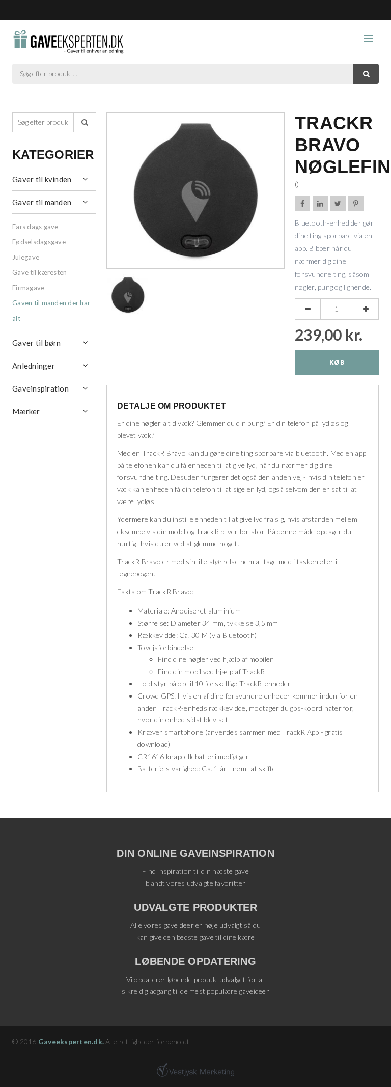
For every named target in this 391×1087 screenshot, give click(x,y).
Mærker (26, 411)
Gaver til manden (41, 202)
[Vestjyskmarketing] (195, 1070)
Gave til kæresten (39, 272)
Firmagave (28, 288)
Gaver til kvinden (41, 179)
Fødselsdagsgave (39, 242)
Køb (336, 362)
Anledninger (33, 365)
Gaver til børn (36, 342)
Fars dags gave (35, 226)
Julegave (25, 257)
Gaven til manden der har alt (51, 310)
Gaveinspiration (40, 388)
